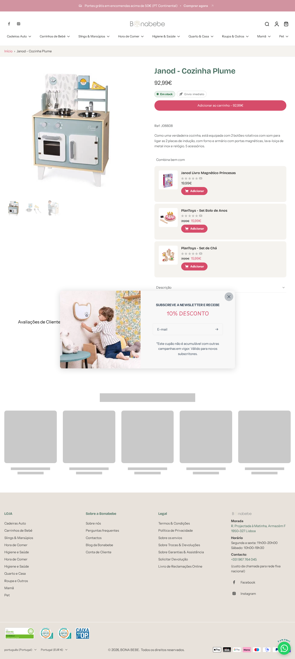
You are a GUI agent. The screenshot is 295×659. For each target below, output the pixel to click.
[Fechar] (229, 296)
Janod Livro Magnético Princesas (208, 173)
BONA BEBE (129, 650)
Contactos (94, 538)
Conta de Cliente (98, 552)
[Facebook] (9, 24)
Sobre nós (93, 523)
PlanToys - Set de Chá (199, 248)
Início (8, 51)
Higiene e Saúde (16, 552)
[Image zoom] (72, 129)
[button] (220, 105)
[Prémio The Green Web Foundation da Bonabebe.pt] (19, 633)
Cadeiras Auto (17, 36)
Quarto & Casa (199, 36)
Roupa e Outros (16, 581)
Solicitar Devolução (173, 559)
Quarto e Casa (15, 574)
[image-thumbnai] (13, 208)
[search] (267, 23)
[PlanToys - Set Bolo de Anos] (168, 217)
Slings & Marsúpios (91, 36)
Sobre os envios (170, 538)
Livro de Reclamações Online (180, 566)
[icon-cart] (286, 24)
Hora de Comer (128, 36)
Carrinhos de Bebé (52, 36)
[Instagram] (18, 24)
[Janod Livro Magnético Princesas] (168, 179)
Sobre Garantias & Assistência (181, 552)
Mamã (261, 36)
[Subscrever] (217, 329)
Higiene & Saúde (164, 36)
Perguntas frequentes (102, 530)
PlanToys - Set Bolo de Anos (204, 210)
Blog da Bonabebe (99, 545)
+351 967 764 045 (244, 559)
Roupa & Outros (233, 36)
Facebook (248, 582)
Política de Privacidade (175, 530)
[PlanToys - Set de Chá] (168, 255)
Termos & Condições (174, 523)
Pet (281, 36)
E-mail (162, 329)
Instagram (248, 594)
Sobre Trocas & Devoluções (179, 545)
